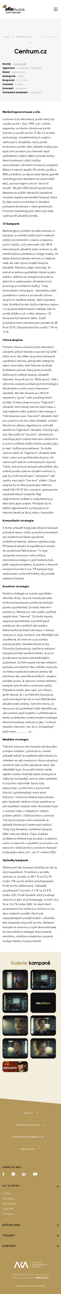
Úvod (7, 37)
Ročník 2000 (20, 64)
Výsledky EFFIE (24, 37)
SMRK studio (42, 1277)
